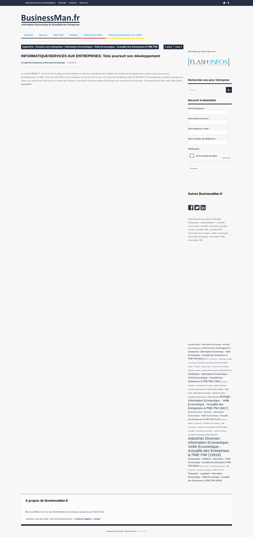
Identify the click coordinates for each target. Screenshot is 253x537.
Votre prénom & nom (199, 118)
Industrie (62, 3)
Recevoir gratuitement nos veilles (125, 35)
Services (73, 3)
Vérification (193, 149)
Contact (97, 519)
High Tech (84, 3)
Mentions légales (83, 519)
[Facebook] (228, 3)
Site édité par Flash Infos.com (202, 51)
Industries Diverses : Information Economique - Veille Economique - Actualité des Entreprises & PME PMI (209, 446)
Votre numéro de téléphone (202, 139)
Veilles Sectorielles (93, 35)
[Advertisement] (210, 292)
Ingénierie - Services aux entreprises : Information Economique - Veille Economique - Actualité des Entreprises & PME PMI (90, 47)
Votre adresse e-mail (199, 129)
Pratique (74, 35)
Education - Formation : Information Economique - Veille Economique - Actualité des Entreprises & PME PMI (208, 385)
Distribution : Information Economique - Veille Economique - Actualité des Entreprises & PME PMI (208, 378)
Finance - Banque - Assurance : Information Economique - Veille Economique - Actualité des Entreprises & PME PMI (208, 423)
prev (169, 47)
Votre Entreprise (196, 108)
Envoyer (193, 168)
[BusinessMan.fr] (50, 27)
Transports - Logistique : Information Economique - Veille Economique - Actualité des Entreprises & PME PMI (208, 477)
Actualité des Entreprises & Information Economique (43, 63)
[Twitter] (224, 3)
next (178, 47)
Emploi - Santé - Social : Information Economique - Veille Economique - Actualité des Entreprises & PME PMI (209, 393)
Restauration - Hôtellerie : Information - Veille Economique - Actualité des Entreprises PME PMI (209, 462)
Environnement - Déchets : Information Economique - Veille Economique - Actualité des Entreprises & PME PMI (208, 415)
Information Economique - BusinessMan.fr (121, 531)
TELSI (34, 73)
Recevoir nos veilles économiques (40, 3)
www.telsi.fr (26, 84)
